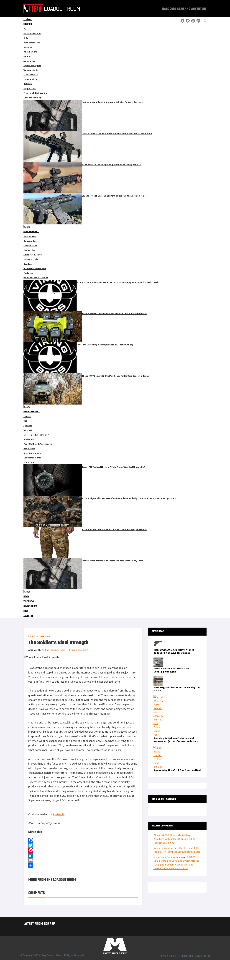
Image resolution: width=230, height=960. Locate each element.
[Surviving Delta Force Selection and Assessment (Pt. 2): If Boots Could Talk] (158, 697)
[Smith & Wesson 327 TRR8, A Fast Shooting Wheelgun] (158, 659)
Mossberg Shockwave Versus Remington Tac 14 (176, 689)
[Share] (83, 865)
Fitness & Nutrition (39, 636)
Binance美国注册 (162, 835)
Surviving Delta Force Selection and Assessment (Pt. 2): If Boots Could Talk (175, 739)
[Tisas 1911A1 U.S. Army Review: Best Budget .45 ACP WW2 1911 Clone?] (158, 640)
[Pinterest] (83, 850)
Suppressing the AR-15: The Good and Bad (177, 770)
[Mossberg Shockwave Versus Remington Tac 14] (158, 678)
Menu (29, 19)
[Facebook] (83, 840)
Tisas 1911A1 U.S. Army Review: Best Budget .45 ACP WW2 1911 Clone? (173, 651)
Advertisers (202, 956)
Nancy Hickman (161, 848)
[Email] (83, 860)
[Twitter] (83, 845)
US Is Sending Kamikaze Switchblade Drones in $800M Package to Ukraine (174, 839)
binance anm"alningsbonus (168, 857)
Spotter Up (59, 814)
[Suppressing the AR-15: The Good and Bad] (158, 747)
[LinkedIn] (83, 855)
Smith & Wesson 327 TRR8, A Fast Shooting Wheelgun (172, 670)
